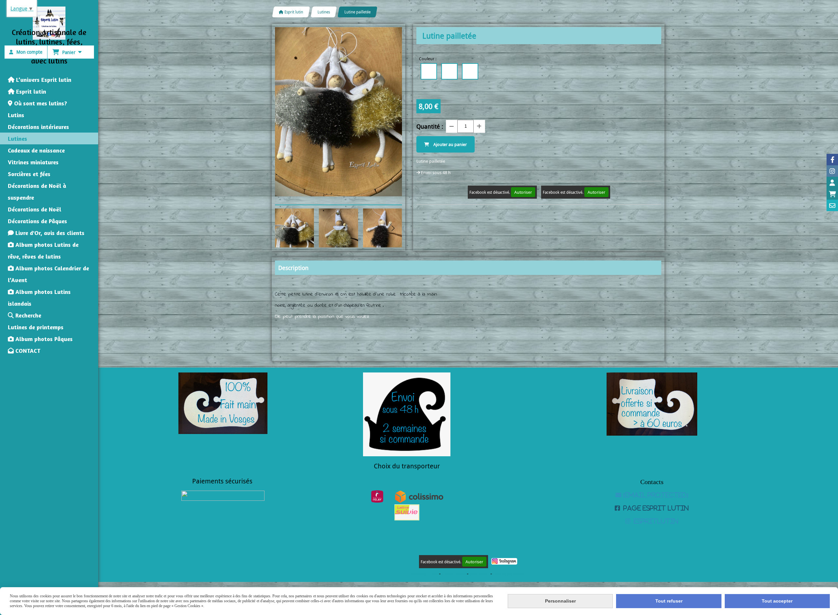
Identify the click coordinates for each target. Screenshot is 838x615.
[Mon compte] (832, 182)
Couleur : (427, 59)
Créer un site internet (509, 574)
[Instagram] (832, 171)
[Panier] (832, 194)
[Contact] (832, 205)
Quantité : (429, 126)
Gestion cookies (454, 574)
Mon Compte (479, 574)
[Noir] (429, 71)
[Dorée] (470, 71)
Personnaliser (560, 601)
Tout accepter (777, 601)
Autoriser (523, 192)
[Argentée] (449, 71)
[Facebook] (832, 159)
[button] (393, 228)
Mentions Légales (425, 574)
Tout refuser (669, 601)
